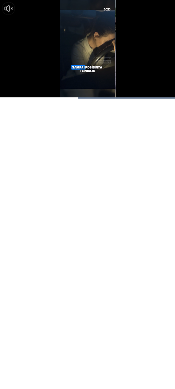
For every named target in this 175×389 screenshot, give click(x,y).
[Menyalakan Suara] (8, 8)
